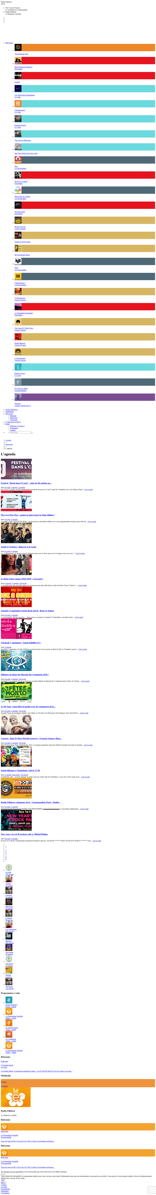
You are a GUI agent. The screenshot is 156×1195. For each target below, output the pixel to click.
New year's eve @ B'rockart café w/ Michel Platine (24, 834)
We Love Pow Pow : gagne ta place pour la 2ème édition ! (28, 515)
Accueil (8, 440)
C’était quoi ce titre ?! (13, 422)
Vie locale (13, 420)
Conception (5, 1193)
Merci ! (3, 1183)
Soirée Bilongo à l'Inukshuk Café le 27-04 (20, 770)
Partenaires (14, 428)
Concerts (14, 487)
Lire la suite (88, 489)
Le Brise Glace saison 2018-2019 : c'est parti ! (22, 579)
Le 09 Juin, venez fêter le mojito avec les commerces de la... (28, 706)
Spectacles (16, 775)
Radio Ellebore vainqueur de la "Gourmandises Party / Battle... (30, 802)
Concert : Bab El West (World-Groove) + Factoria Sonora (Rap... (31, 738)
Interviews (14, 418)
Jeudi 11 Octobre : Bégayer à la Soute (18, 547)
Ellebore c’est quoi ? (17, 426)
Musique (13, 416)
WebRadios (9, 412)
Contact (13, 430)
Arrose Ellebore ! (11, 410)
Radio (7, 424)
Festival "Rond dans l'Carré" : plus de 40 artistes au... (26, 483)
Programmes (5, 1189)
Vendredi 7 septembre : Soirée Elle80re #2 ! (21, 643)
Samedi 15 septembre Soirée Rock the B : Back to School (27, 611)
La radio (4, 1187)
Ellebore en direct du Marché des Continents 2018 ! (25, 674)
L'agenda (21, 487)
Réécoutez (9, 43)
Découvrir (9, 414)
